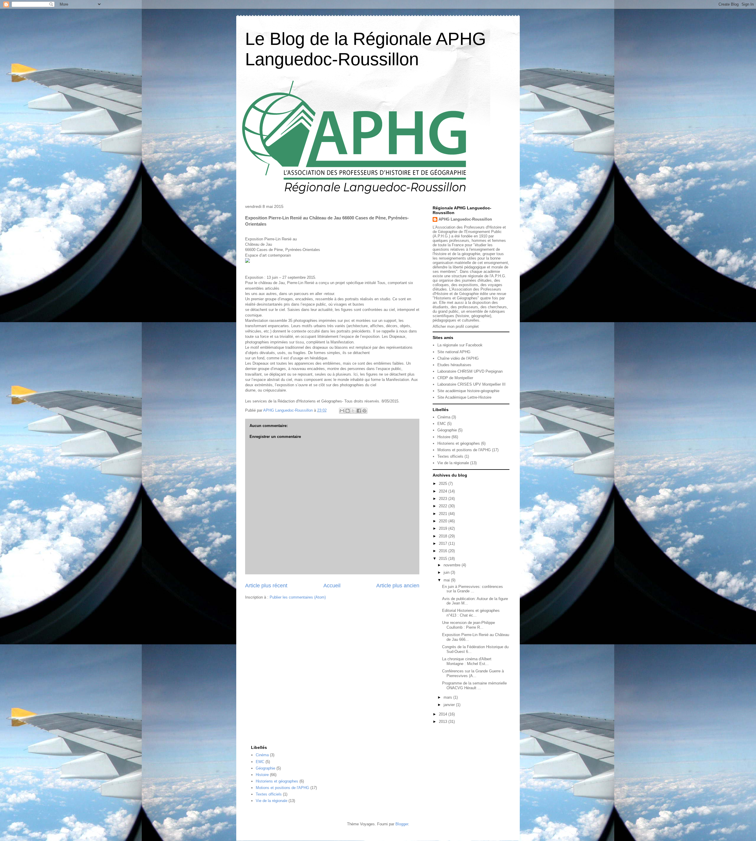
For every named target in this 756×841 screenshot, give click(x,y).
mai (447, 580)
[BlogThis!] (348, 411)
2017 (443, 543)
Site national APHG (453, 352)
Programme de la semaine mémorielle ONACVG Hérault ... (474, 685)
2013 (443, 721)
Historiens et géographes (458, 443)
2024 (443, 491)
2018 (443, 536)
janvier (450, 705)
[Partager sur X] (353, 411)
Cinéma (443, 417)
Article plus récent (266, 586)
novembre (453, 565)
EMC (441, 423)
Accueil (331, 586)
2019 (443, 528)
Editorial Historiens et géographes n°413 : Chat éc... (471, 612)
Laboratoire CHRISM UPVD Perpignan (470, 371)
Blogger (401, 824)
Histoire (443, 437)
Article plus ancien (397, 586)
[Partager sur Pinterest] (364, 411)
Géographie (447, 430)
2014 (443, 714)
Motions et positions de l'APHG (464, 450)
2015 (443, 558)
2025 (443, 483)
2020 (443, 521)
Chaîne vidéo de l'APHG (458, 358)
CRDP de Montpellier (455, 378)
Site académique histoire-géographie (468, 391)
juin (447, 572)
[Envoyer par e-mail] (342, 411)
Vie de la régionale (453, 463)
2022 (443, 506)
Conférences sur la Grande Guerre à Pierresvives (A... (473, 673)
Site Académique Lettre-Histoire (464, 397)
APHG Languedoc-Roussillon (465, 219)
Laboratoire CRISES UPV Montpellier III (471, 384)
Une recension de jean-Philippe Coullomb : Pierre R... (468, 625)
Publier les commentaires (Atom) (298, 597)
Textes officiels (450, 456)
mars (448, 697)
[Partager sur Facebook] (359, 411)
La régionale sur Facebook (460, 345)
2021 (443, 513)
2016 (443, 551)
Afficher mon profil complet (456, 326)
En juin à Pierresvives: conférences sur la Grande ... (472, 589)
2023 (443, 498)
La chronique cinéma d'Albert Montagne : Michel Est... (466, 661)
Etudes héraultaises (454, 365)
